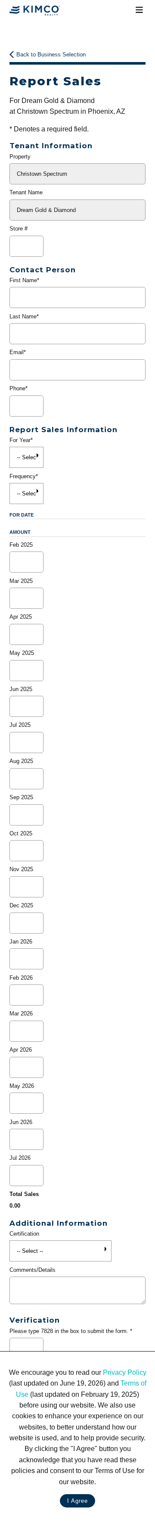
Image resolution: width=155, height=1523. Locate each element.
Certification (24, 1233)
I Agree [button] (77, 1501)
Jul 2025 (20, 725)
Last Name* (24, 316)
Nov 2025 (21, 869)
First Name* (24, 280)
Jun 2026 (20, 1122)
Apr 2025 (20, 617)
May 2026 (21, 1086)
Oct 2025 (20, 833)
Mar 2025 (21, 581)
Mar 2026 (21, 1013)
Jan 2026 (20, 941)
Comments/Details (32, 1270)
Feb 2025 (21, 545)
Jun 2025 (20, 689)
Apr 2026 (20, 1049)
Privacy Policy (124, 1372)
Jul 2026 (20, 1158)
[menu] (139, 10)
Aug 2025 (21, 761)
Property (20, 156)
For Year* (21, 440)
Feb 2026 (21, 978)
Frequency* (23, 476)
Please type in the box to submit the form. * (70, 1331)
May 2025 (21, 653)
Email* (17, 352)
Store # (18, 228)
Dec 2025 (21, 905)
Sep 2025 (21, 797)
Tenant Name (26, 192)
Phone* (18, 388)
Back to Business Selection (51, 54)
